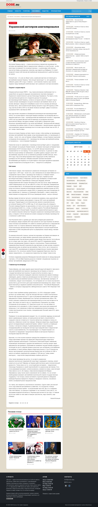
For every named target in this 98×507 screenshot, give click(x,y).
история (69, 214)
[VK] (69, 485)
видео (77, 208)
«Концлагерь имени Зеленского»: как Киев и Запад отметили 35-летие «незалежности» (78, 49)
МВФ (68, 194)
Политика (26, 11)
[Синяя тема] (3, 256)
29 (85, 165)
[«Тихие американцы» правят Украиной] (16, 448)
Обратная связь (70, 479)
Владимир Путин (83, 183)
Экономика (36, 11)
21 (81, 162)
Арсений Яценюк (71, 180)
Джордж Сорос (70, 189)
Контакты (9, 0)
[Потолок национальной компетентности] (16, 421)
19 (74, 162)
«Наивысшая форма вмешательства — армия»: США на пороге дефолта (77, 55)
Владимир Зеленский (72, 183)
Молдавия (85, 194)
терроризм (77, 216)
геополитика (85, 208)
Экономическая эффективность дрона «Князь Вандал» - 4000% (77, 21)
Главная (10, 11)
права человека (84, 214)
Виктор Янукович (81, 180)
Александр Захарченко (72, 177)
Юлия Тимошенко (81, 205)
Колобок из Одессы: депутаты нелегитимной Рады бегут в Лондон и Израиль (76, 124)
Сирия (77, 202)
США (72, 202)
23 (88, 162)
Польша (79, 200)
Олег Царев (85, 197)
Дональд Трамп (80, 189)
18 (71, 162)
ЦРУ (74, 205)
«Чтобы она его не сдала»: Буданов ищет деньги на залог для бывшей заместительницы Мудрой (77, 98)
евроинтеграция (71, 211)
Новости (18, 11)
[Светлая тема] (3, 250)
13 (78, 159)
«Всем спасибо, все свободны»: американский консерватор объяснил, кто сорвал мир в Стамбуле (76, 69)
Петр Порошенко (71, 200)
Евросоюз (69, 191)
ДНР (80, 186)
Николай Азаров (76, 197)
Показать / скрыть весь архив (51, 493)
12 (74, 159)
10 (67, 159)
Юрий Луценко (70, 208)
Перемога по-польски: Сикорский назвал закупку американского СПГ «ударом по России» (34, 433)
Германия (69, 186)
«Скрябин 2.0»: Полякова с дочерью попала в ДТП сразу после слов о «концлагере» (77, 135)
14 (81, 159)
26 (74, 165)
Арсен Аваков (83, 177)
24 (67, 165)
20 (78, 162)
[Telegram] (65, 485)
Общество (45, 11)
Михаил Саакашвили (76, 194)
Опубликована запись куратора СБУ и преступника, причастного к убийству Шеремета (34, 459)
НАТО (68, 197)
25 (71, 165)
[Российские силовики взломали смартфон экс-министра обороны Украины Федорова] (52, 448)
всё (88, 16)
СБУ (68, 202)
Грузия (75, 186)
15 (85, 159)
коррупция (75, 214)
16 (88, 159)
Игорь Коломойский (78, 191)
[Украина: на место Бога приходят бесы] (52, 421)
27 (78, 165)
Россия (85, 200)
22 (85, 162)
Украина (69, 205)
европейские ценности (82, 211)
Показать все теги (71, 219)
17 (67, 162)
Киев (87, 191)
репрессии (69, 216)
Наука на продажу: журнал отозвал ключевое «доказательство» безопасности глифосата (77, 62)
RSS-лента (68, 482)
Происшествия (56, 11)
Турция (83, 202)
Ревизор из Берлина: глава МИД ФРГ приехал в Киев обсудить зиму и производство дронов (77, 91)
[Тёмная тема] (3, 253)
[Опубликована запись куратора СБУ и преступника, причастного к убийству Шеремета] (34, 448)
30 (88, 165)
